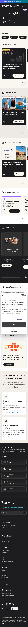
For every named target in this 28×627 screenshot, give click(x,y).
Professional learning (7, 527)
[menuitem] (3, 624)
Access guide (7, 266)
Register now (19, 76)
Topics (4, 37)
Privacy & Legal (4, 620)
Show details (20, 319)
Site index (19, 621)
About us (3, 570)
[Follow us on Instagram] (6, 604)
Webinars (4, 552)
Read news (10, 364)
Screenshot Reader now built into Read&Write (11, 204)
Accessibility (12, 620)
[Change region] (25, 9)
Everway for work (6, 541)
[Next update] (25, 133)
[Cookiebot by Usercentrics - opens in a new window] (20, 295)
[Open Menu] (25, 5)
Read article (19, 121)
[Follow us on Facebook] (2, 604)
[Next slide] (25, 83)
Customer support (6, 593)
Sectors (13, 37)
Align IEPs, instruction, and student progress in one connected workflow (12, 67)
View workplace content (9, 437)
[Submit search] (24, 512)
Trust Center (5, 456)
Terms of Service (11, 621)
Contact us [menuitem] (18, 5)
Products (3, 539)
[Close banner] (26, 1)
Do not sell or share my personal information (14, 330)
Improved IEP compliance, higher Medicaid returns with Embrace (13, 165)
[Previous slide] (22, 83)
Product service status (7, 595)
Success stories (5, 555)
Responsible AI (5, 582)
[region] (14, 66)
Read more (20, 174)
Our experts (4, 577)
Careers (3, 575)
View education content (9, 412)
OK (14, 324)
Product (22, 37)
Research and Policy (7, 561)
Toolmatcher (4, 530)
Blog (2, 557)
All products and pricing (8, 525)
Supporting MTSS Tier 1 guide (11, 251)
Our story (4, 573)
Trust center (4, 584)
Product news (5, 559)
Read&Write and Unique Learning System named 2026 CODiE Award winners (13, 357)
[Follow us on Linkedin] (10, 604)
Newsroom (4, 579)
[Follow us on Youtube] (13, 604)
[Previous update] (22, 133)
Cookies (24, 621)
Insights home (5, 550)
